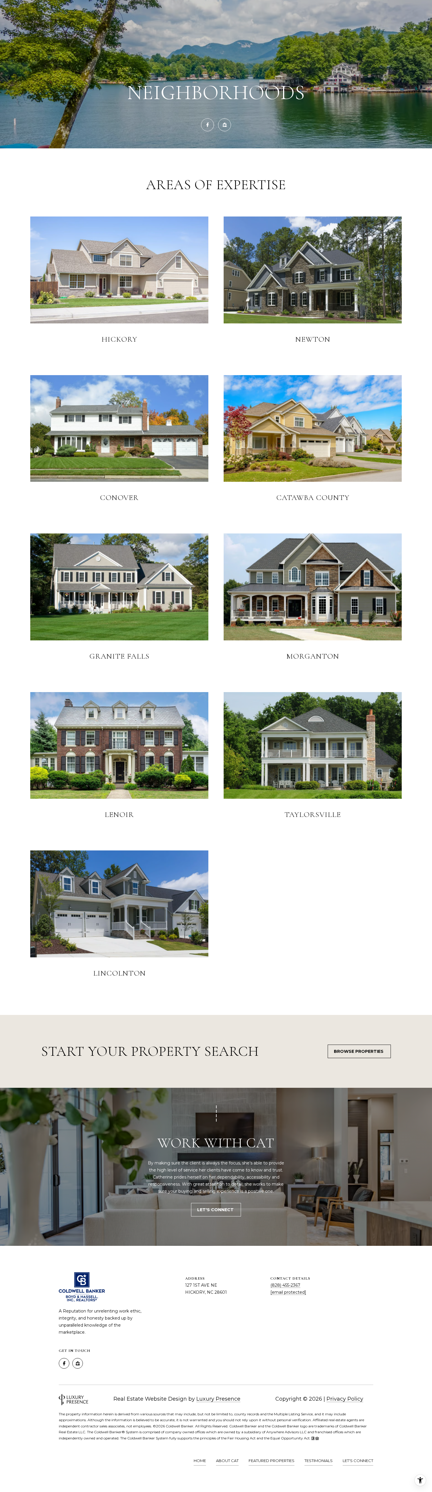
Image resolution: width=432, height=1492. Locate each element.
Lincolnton (119, 973)
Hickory (119, 339)
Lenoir (119, 814)
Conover (119, 497)
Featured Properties (271, 1460)
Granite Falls (119, 656)
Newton (312, 339)
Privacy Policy (344, 1399)
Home (200, 1460)
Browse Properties (359, 1051)
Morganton (312, 656)
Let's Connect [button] (216, 1209)
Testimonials (318, 1460)
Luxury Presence (218, 1399)
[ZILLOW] (224, 124)
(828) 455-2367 (285, 1285)
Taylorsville (312, 814)
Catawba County (312, 497)
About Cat (227, 1460)
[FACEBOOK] (207, 124)
